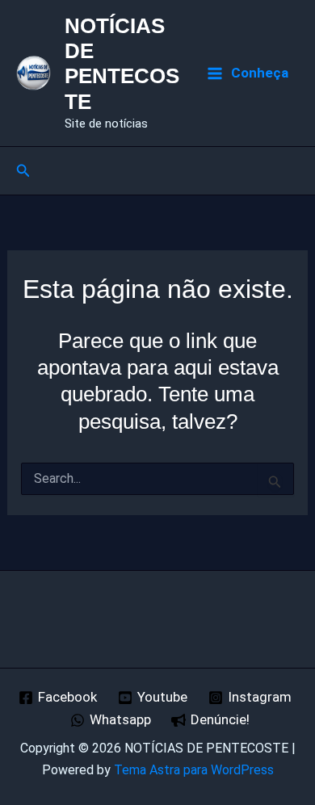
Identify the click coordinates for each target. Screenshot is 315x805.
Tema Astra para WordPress (194, 770)
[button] (23, 171)
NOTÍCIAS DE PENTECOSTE (122, 64)
